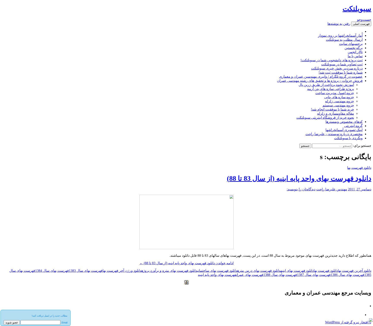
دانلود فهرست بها (359, 167)
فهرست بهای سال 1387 (314, 275)
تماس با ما (355, 56)
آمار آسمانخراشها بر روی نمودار (340, 35)
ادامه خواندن (186, 263)
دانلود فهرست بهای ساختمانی (217, 270)
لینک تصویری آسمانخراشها (344, 130)
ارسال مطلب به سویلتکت (344, 39)
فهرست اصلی (361, 23)
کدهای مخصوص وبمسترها (344, 121)
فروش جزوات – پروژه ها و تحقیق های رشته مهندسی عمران (320, 80)
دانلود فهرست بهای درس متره (258, 270)
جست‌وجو (364, 19)
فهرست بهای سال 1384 (52, 270)
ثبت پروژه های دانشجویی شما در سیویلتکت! (331, 60)
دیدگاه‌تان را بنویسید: (301, 189)
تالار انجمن (355, 52)
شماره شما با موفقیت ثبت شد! (341, 72)
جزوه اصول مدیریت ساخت (334, 93)
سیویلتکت (357, 9)
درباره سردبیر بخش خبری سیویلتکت (337, 68)
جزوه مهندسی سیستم (338, 105)
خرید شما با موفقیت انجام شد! (332, 109)
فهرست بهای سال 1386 (347, 275)
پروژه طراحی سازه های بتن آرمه (330, 89)
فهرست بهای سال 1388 (280, 275)
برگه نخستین (354, 48)
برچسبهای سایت (351, 44)
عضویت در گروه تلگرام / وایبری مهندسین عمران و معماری (321, 76)
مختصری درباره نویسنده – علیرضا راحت (334, 134)
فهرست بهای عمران (249, 275)
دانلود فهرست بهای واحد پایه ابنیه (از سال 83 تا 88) (299, 178)
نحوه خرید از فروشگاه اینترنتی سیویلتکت (325, 117)
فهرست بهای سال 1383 (86, 270)
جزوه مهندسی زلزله (339, 101)
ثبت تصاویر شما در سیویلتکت (342, 64)
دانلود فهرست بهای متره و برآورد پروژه (169, 270)
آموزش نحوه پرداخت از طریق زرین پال (326, 85)
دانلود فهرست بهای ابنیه (297, 270)
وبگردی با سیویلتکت (348, 138)
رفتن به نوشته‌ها (338, 23)
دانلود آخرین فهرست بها (354, 270)
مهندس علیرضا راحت (331, 189)
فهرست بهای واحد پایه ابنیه (217, 275)
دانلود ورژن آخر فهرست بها (122, 270)
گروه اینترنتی (353, 126)
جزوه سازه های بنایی (339, 97)
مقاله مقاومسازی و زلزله (335, 113)
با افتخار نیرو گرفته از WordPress (348, 322)
